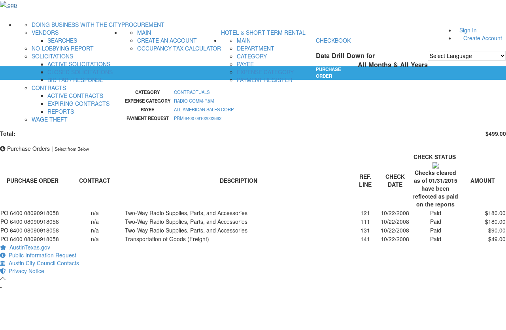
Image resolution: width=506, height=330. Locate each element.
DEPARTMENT (255, 48)
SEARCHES (62, 40)
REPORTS (60, 111)
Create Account (482, 38)
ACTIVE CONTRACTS (75, 95)
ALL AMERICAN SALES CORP (204, 109)
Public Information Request (41, 255)
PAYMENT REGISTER (264, 80)
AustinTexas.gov (28, 247)
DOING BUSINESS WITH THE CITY (76, 24)
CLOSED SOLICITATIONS (80, 72)
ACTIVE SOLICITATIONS (78, 64)
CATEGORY (252, 56)
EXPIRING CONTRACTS (78, 103)
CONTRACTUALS (192, 92)
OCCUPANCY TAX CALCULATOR (179, 48)
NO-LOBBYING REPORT (63, 48)
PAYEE (245, 64)
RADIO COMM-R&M (194, 101)
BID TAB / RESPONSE (75, 80)
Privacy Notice (25, 271)
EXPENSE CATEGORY (265, 72)
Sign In (468, 30)
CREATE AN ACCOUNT (167, 40)
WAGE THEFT (50, 119)
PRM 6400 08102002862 (197, 118)
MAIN (144, 32)
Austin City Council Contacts (42, 263)
